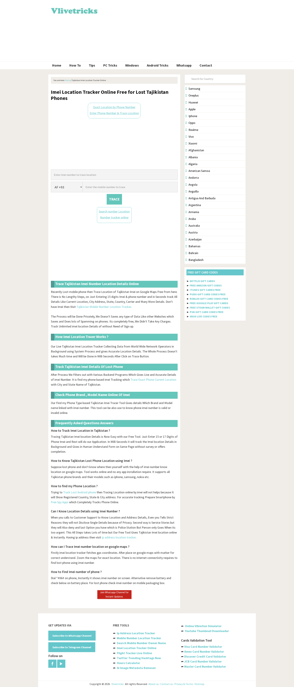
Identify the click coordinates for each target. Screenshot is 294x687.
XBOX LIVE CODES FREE (203, 316)
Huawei (193, 102)
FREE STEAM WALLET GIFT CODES (210, 307)
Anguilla (194, 191)
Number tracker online (114, 217)
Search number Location (114, 211)
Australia (194, 226)
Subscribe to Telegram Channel (71, 647)
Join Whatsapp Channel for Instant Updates (114, 594)
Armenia (194, 212)
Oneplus (194, 95)
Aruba (192, 219)
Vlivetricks (73, 10)
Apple (192, 109)
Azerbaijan (195, 239)
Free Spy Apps (59, 502)
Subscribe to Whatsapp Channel (72, 635)
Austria (193, 232)
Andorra (194, 178)
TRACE (114, 199)
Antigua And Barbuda (202, 198)
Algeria (193, 164)
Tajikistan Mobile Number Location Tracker (103, 307)
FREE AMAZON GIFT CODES (206, 285)
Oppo (192, 123)
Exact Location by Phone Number (114, 107)
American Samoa (199, 171)
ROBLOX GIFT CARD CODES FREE (209, 298)
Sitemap (199, 684)
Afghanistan (196, 150)
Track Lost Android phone (79, 492)
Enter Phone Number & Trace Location (114, 113)
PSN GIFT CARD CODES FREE (207, 312)
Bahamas (194, 246)
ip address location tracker (119, 537)
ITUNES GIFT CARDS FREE (205, 290)
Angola (193, 185)
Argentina (195, 205)
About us (154, 684)
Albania (193, 157)
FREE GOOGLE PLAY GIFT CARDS (209, 303)
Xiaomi (193, 143)
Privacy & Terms (183, 684)
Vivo (191, 137)
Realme (193, 130)
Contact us (166, 684)
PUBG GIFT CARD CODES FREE (208, 294)
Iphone (193, 116)
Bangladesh (196, 260)
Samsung (194, 89)
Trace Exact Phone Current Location (153, 380)
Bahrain (193, 253)
